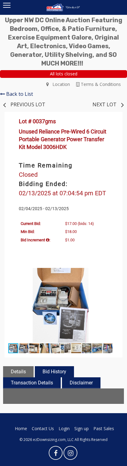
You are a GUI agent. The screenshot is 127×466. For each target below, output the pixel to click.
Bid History (54, 372)
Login (64, 428)
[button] (111, 273)
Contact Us (43, 428)
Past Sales (103, 428)
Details (18, 372)
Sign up (81, 428)
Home (21, 428)
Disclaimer (81, 383)
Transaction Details (32, 383)
